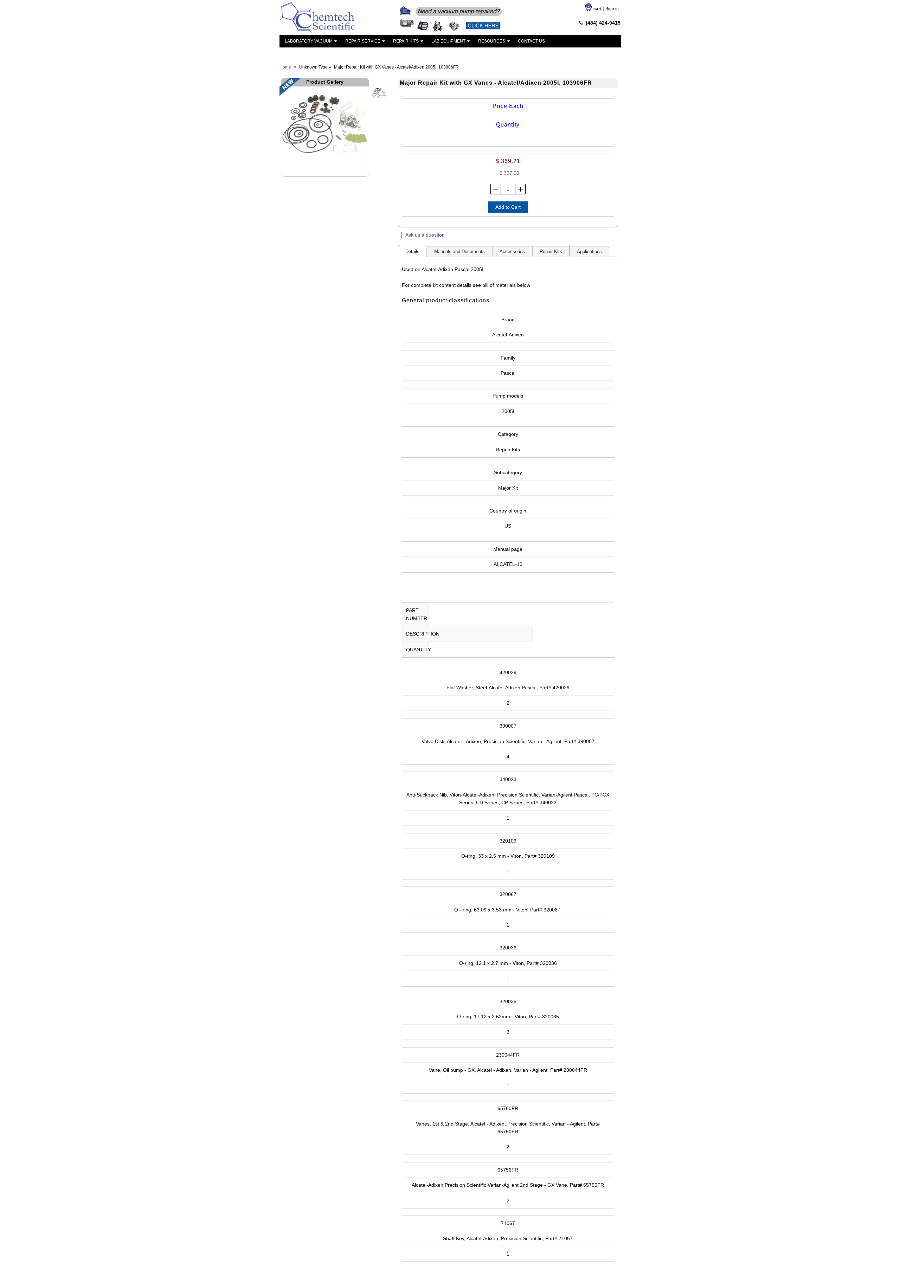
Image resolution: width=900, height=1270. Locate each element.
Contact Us (531, 41)
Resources (491, 41)
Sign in (612, 8)
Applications (589, 251)
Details (412, 251)
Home (285, 67)
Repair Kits (406, 41)
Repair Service (362, 41)
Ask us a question (425, 235)
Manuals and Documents (459, 251)
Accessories (512, 251)
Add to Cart (508, 207)
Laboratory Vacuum (309, 41)
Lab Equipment (448, 41)
